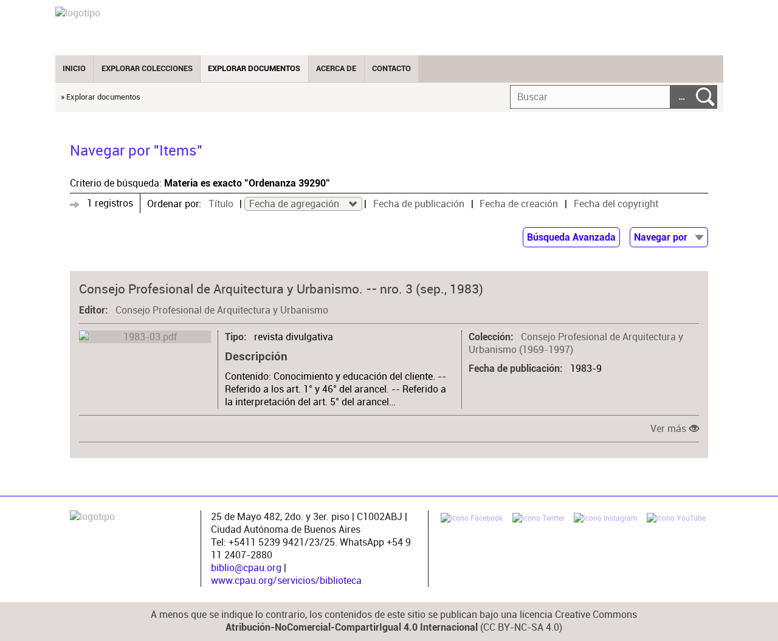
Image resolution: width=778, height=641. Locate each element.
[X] (538, 519)
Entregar (705, 97)
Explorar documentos (254, 68)
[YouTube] (676, 519)
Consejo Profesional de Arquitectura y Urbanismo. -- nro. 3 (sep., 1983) (281, 288)
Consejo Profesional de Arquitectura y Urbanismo (221, 310)
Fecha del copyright (616, 203)
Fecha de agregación (295, 203)
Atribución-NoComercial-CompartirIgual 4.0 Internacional (351, 627)
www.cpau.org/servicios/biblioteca (286, 580)
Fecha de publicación (418, 203)
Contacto (391, 68)
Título (220, 203)
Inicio (74, 68)
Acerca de (336, 68)
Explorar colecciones (147, 68)
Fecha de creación (519, 203)
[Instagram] (605, 519)
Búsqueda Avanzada (571, 237)
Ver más (668, 428)
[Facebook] (471, 519)
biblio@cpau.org (246, 567)
